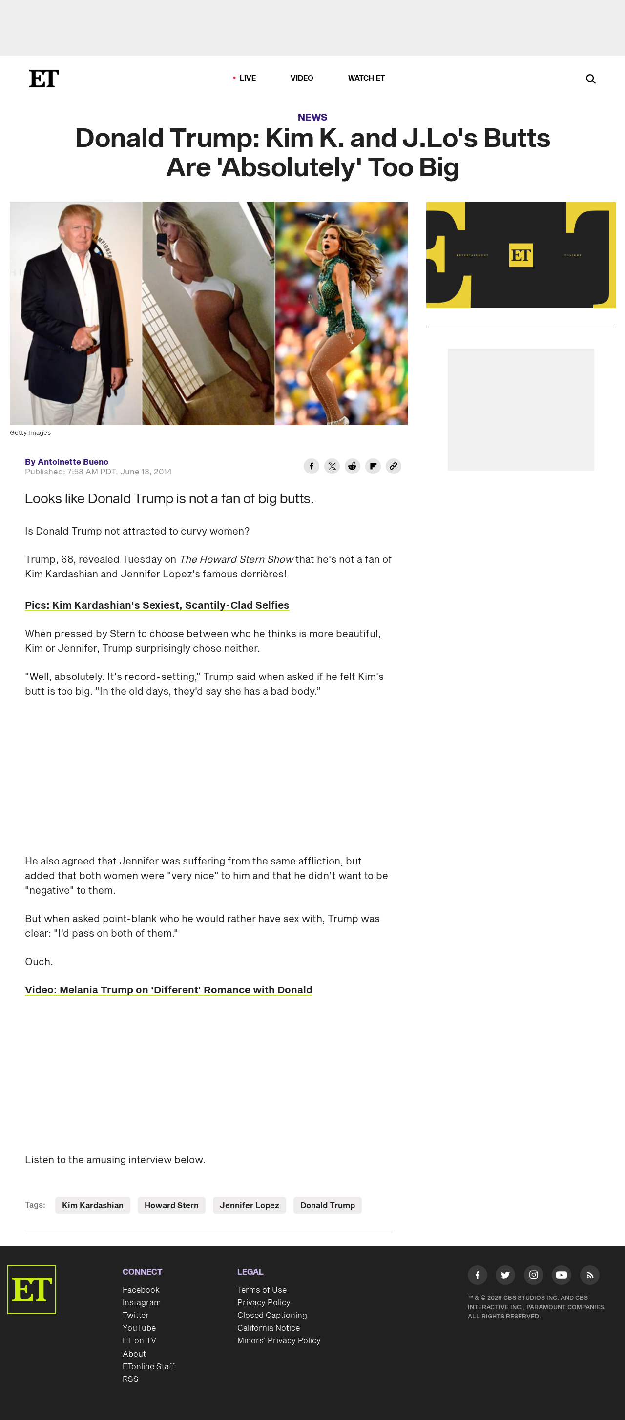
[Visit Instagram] (533, 1277)
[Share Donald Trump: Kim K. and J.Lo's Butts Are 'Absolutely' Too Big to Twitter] (332, 467)
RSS (131, 1379)
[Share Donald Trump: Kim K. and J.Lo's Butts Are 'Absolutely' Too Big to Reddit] (352, 467)
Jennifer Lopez (249, 1206)
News (313, 117)
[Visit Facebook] (477, 1277)
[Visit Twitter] (505, 1277)
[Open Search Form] (591, 80)
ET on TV (139, 1341)
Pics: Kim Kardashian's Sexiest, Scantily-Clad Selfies (157, 605)
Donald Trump (327, 1206)
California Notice (268, 1328)
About (134, 1354)
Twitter (136, 1315)
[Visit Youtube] (561, 1275)
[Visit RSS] (590, 1277)
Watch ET (367, 78)
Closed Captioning (272, 1315)
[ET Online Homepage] (44, 78)
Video (302, 78)
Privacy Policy (264, 1303)
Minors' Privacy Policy (279, 1341)
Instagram (142, 1303)
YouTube (139, 1328)
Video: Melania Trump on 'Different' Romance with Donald (168, 990)
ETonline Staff (149, 1367)
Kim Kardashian (93, 1206)
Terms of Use (262, 1290)
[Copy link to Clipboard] (393, 467)
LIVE (248, 78)
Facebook (141, 1290)
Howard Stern (172, 1206)
